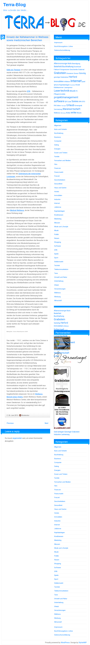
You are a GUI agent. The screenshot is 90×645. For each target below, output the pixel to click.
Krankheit (72, 85)
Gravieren (70, 73)
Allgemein (57, 125)
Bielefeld (58, 66)
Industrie (57, 199)
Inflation (67, 82)
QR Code (68, 102)
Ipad (83, 82)
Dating (56, 145)
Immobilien (59, 81)
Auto (70, 63)
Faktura (56, 70)
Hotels (56, 192)
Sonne (75, 101)
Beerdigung (76, 64)
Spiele (56, 254)
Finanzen (57, 168)
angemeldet (17, 438)
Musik (72, 91)
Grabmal (81, 70)
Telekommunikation (61, 269)
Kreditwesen (58, 215)
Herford (73, 76)
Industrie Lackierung (61, 434)
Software (57, 246)
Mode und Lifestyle (61, 227)
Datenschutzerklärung (62, 50)
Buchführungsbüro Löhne (63, 46)
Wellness (57, 113)
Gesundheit (58, 184)
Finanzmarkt (58, 172)
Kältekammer (58, 87)
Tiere (56, 273)
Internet (76, 81)
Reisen (56, 238)
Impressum (58, 43)
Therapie (63, 105)
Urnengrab (78, 106)
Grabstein (60, 73)
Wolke (68, 113)
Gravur (76, 73)
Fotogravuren (64, 70)
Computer (57, 141)
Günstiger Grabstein (71, 432)
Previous (10, 423)
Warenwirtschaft (71, 109)
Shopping (57, 242)
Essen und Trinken (60, 153)
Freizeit (57, 176)
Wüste (79, 113)
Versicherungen (60, 289)
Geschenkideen (59, 180)
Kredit (78, 85)
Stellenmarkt (58, 262)
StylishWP (83, 642)
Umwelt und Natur (60, 277)
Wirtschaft (58, 301)
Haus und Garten (60, 188)
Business (57, 137)
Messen (57, 223)
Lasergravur (68, 87)
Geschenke (74, 70)
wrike (73, 112)
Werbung (63, 113)
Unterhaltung (58, 281)
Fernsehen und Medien (62, 160)
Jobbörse (57, 207)
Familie (56, 157)
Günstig (82, 73)
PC (77, 91)
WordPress (65, 642)
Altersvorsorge (60, 63)
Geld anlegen (59, 432)
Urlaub (70, 105)
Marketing (57, 219)
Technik (57, 265)
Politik (56, 234)
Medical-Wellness (17, 210)
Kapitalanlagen (64, 85)
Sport (56, 258)
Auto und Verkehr (60, 129)
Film (55, 164)
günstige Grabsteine (61, 77)
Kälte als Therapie (13, 70)
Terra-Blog (14, 4)
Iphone (56, 85)
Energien (57, 149)
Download (77, 67)
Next (46, 423)
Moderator (25, 415)
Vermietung (58, 109)
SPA (28, 91)
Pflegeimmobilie (59, 94)
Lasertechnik (61, 90)
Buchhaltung (67, 66)
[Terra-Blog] (45, 22)
